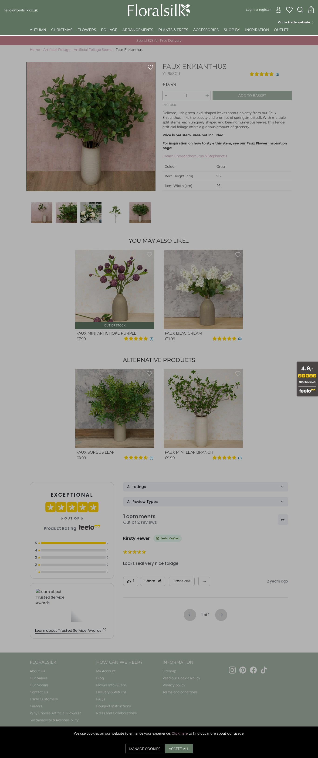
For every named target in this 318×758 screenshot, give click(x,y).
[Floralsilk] (159, 9)
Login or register (258, 9)
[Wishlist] (289, 10)
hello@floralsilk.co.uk (20, 10)
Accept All (179, 749)
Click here (180, 733)
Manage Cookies (144, 749)
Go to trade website (295, 22)
